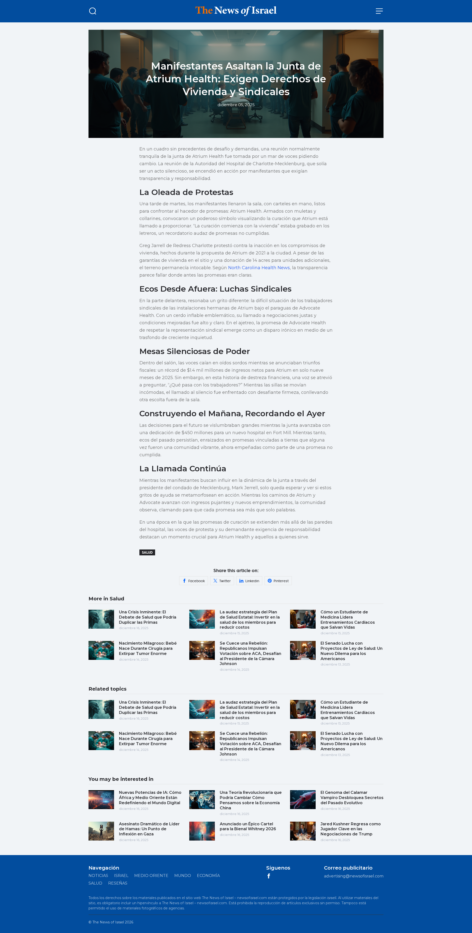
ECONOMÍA (208, 875)
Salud (147, 552)
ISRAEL (121, 875)
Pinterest (281, 581)
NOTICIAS (98, 875)
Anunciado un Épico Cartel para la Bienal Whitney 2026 (248, 826)
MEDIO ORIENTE (151, 875)
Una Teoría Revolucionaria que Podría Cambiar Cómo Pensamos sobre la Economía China (251, 800)
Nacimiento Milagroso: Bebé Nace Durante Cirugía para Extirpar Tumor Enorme (148, 648)
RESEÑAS (117, 883)
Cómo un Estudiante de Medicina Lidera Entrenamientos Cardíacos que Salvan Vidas (348, 620)
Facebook (196, 581)
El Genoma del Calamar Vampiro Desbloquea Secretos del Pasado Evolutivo (352, 797)
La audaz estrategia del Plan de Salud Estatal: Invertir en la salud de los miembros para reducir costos (250, 620)
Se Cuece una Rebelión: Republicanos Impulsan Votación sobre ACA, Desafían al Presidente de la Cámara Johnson (250, 653)
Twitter (225, 581)
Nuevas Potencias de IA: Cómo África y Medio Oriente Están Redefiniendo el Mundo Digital (150, 797)
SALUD (95, 883)
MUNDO (182, 875)
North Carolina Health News (259, 267)
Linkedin (252, 581)
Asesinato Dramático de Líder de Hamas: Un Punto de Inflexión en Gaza (149, 829)
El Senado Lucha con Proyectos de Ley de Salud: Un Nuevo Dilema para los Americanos (352, 651)
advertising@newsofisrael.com (354, 876)
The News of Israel (108, 922)
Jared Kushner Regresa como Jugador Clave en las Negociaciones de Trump (351, 829)
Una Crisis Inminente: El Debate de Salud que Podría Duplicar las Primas (147, 617)
